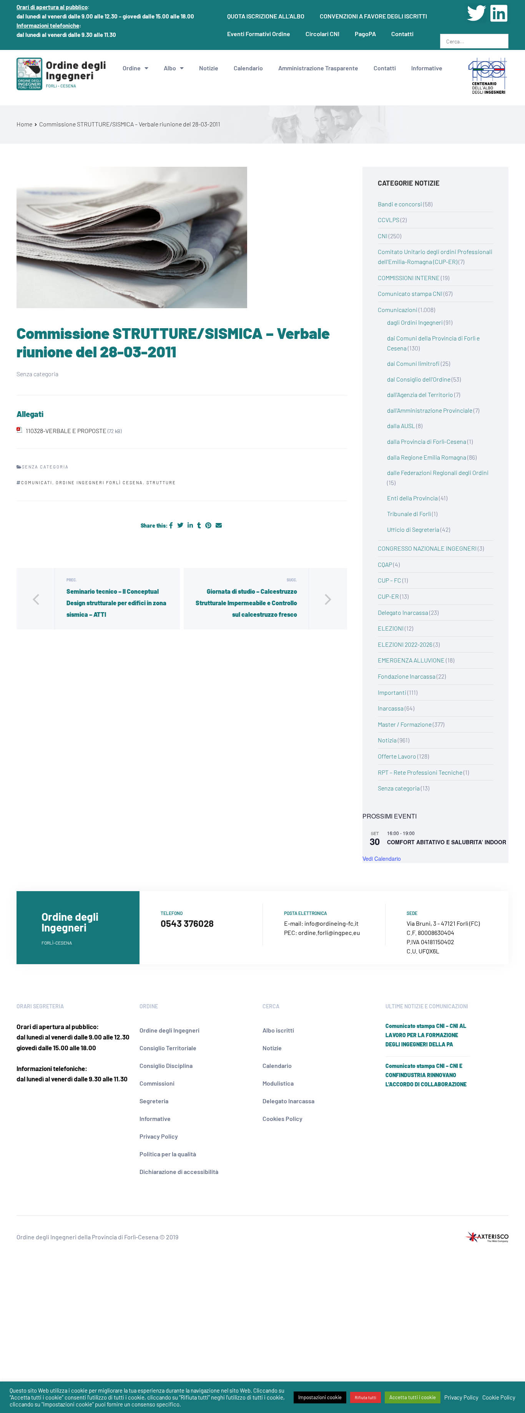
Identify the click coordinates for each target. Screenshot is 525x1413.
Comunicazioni (397, 309)
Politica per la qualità (168, 1153)
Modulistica (278, 1083)
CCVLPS (388, 219)
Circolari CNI (322, 33)
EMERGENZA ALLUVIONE (411, 660)
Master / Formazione (405, 724)
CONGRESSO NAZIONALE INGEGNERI (427, 548)
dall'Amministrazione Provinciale (429, 410)
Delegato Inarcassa (403, 612)
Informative (426, 67)
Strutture (161, 482)
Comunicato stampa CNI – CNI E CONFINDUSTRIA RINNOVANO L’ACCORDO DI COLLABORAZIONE (426, 1075)
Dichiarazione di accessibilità (179, 1171)
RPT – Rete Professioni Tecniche (420, 772)
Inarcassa (391, 708)
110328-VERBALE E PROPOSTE (66, 430)
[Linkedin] (498, 13)
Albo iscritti (278, 1030)
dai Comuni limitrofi (413, 363)
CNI (382, 235)
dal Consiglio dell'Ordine (418, 379)
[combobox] (474, 41)
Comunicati (36, 482)
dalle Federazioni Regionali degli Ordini (437, 472)
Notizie (208, 67)
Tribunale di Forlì (409, 513)
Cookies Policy (282, 1118)
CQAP (385, 564)
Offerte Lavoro (397, 756)
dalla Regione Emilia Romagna (426, 457)
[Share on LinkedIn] (191, 525)
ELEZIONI (391, 628)
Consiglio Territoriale (168, 1047)
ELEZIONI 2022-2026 (405, 644)
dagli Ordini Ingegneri (415, 322)
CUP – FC (389, 580)
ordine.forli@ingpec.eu (329, 932)
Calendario (248, 67)
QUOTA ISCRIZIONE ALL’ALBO (265, 16)
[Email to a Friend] (219, 525)
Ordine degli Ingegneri (169, 1030)
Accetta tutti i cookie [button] (412, 1397)
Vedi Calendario (381, 858)
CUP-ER (388, 596)
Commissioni (157, 1083)
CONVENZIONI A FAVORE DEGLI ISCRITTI (373, 16)
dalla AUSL (401, 425)
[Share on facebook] (171, 525)
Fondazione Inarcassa (406, 676)
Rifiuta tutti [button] (365, 1397)
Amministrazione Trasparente (318, 67)
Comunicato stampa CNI (410, 293)
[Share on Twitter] (180, 525)
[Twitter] (476, 13)
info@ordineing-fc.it (331, 923)
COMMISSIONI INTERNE (409, 277)
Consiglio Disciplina (166, 1065)
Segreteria (154, 1100)
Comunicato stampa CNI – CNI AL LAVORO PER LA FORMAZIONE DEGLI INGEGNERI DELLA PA (425, 1035)
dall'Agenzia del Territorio (420, 394)
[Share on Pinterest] (209, 525)
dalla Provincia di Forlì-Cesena (426, 441)
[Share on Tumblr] (199, 525)
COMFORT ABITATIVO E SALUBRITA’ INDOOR (446, 842)
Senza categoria (399, 788)
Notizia (387, 740)
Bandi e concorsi (400, 204)
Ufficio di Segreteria (413, 529)
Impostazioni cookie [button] (320, 1397)
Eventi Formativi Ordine (258, 33)
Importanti (392, 692)
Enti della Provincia (412, 497)
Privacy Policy (159, 1136)
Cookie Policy (498, 1397)
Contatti (402, 33)
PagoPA (365, 33)
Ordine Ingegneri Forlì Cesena (99, 482)
